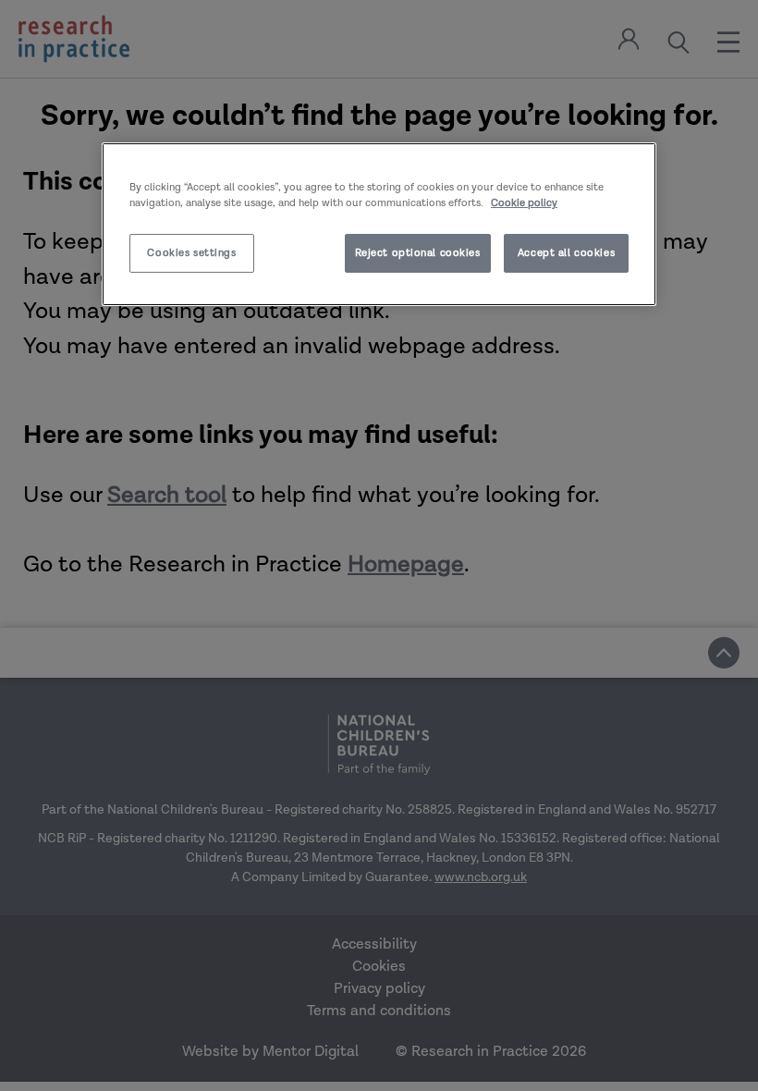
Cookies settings (191, 253)
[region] (379, 224)
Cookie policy (524, 203)
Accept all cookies (566, 253)
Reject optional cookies (418, 253)
